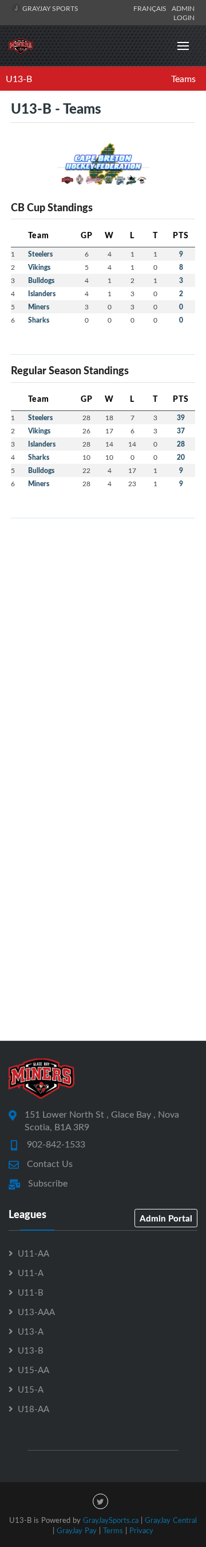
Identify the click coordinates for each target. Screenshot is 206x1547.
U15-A (30, 1389)
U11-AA (33, 1253)
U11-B (30, 1292)
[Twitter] (100, 1501)
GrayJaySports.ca (110, 1520)
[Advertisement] (103, 631)
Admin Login (183, 12)
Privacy (141, 1530)
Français (151, 8)
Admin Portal (166, 1218)
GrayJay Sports (49, 8)
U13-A (30, 1331)
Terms (113, 1530)
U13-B (19, 78)
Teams (183, 78)
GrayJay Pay (77, 1530)
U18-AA (33, 1408)
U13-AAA (36, 1311)
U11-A (30, 1272)
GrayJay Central (171, 1520)
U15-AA (33, 1369)
